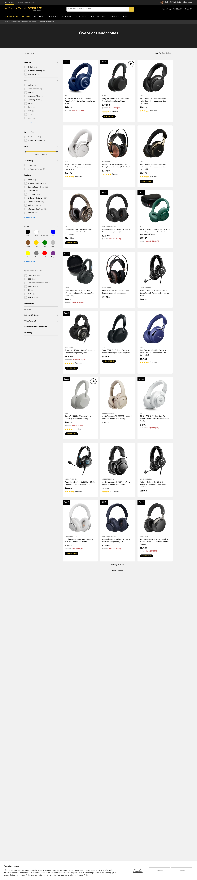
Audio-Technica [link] (35, 89)
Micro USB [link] (33, 297)
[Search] (131, 9)
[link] (27, 233)
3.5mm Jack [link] (34, 275)
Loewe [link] (31, 118)
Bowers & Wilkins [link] (35, 96)
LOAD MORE (117, 570)
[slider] (25, 152)
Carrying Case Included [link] (38, 187)
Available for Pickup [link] (36, 169)
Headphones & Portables (18, 21)
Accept (160, 871)
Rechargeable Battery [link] (37, 198)
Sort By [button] (158, 53)
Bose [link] (31, 92)
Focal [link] (31, 111)
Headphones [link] (34, 137)
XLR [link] (30, 290)
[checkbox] (25, 67)
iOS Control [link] (34, 194)
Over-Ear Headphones (46, 21)
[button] (188, 9)
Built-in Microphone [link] (37, 183)
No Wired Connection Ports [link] (39, 283)
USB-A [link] (31, 294)
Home (6, 21)
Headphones (33, 21)
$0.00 (37, 155)
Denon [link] (31, 107)
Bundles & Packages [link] (36, 140)
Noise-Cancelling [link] (36, 202)
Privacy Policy (82, 875)
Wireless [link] (33, 213)
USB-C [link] (32, 279)
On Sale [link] (32, 67)
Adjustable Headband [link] (37, 209)
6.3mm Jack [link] (33, 286)
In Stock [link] (32, 165)
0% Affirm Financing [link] (36, 71)
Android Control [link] (35, 205)
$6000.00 (44, 155)
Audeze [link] (32, 85)
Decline (182, 871)
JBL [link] (30, 114)
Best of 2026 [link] (34, 74)
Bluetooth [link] (33, 191)
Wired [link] (32, 180)
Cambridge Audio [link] (35, 100)
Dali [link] (30, 103)
